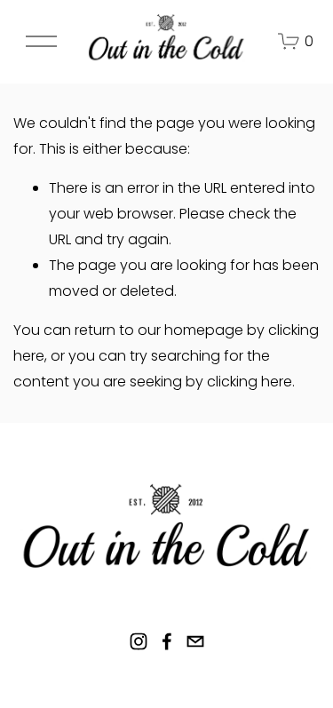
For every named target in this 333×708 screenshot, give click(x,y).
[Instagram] (138, 641)
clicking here (249, 381)
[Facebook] (167, 641)
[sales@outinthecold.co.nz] (195, 641)
